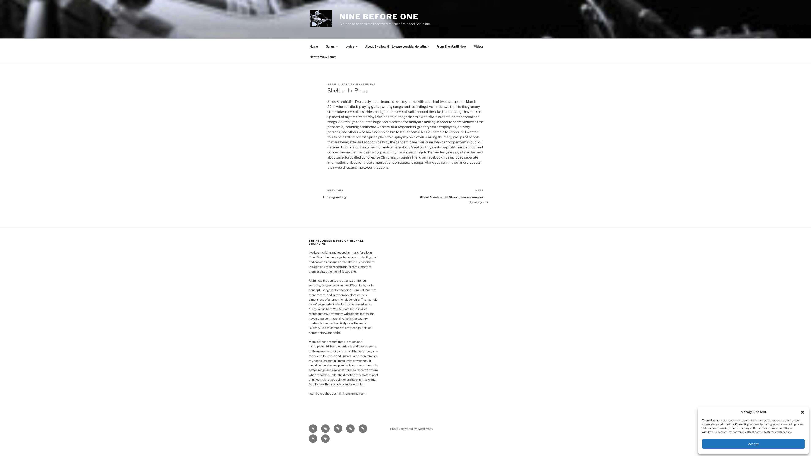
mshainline (366, 84)
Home (314, 46)
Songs (330, 46)
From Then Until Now (451, 46)
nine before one (379, 16)
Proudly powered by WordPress (411, 428)
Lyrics (350, 46)
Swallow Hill (420, 147)
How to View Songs (323, 56)
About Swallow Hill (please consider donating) (397, 46)
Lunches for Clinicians (379, 157)
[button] (802, 412)
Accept (753, 444)
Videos (478, 46)
